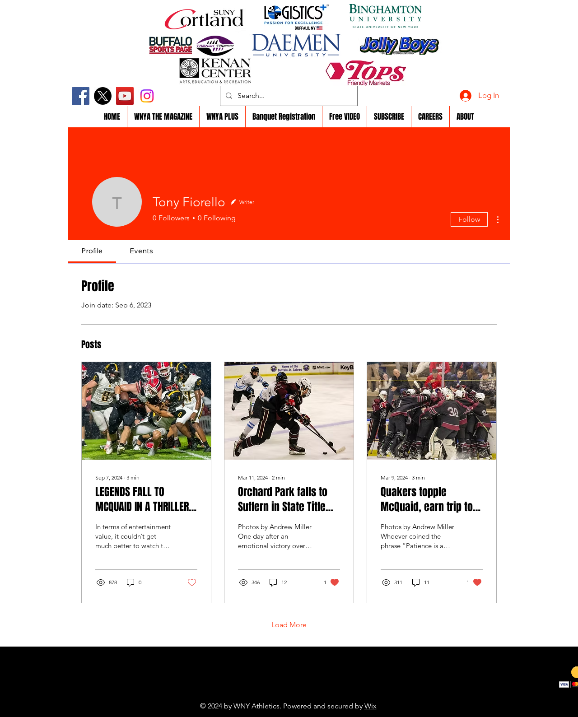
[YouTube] (125, 96)
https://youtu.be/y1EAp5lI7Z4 (268, 692)
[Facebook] (80, 96)
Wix (370, 706)
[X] (103, 96)
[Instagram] (147, 96)
